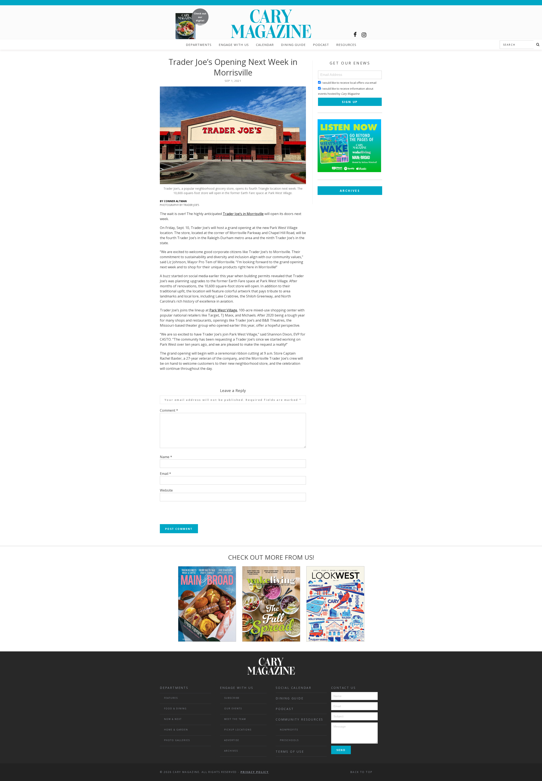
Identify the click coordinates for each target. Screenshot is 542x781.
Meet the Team (235, 719)
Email (165, 473)
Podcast (321, 44)
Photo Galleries (177, 740)
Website (166, 490)
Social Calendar (293, 688)
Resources (346, 44)
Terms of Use (290, 751)
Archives (350, 191)
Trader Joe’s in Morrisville (243, 213)
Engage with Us (234, 44)
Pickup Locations (238, 729)
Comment (169, 410)
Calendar (265, 44)
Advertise (231, 740)
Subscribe (232, 697)
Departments (199, 44)
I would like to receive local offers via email (349, 83)
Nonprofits (289, 729)
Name (166, 457)
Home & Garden (176, 729)
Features (171, 697)
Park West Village (223, 310)
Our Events (233, 708)
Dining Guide (293, 44)
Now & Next (173, 719)
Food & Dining (175, 708)
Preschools (289, 740)
